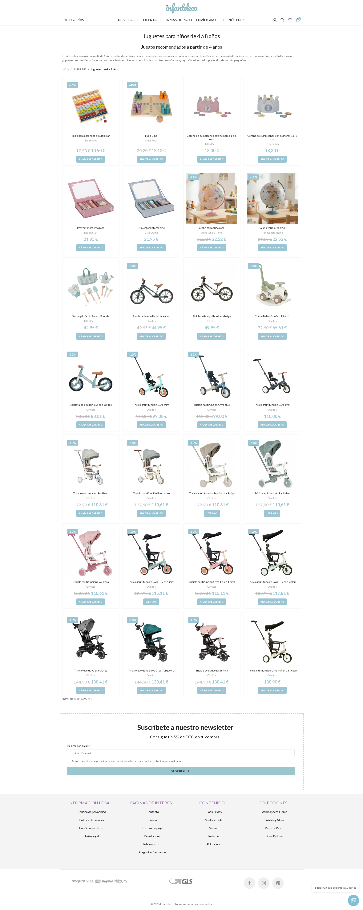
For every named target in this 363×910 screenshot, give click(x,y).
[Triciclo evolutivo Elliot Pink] (211, 641)
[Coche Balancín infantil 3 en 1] (272, 287)
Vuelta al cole (213, 820)
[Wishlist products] (290, 20)
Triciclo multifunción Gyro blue (212, 404)
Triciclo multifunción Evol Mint (272, 493)
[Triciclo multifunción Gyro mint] (151, 375)
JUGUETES (80, 69)
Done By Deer (274, 836)
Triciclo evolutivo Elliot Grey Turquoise (151, 670)
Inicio (66, 69)
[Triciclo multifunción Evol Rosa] (90, 552)
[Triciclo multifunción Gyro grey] (272, 375)
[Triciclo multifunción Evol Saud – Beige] (211, 464)
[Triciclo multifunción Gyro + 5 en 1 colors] (272, 552)
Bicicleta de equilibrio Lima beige (212, 316)
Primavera (213, 844)
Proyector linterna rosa (90, 227)
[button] (90, 159)
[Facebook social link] (249, 883)
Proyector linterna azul (151, 227)
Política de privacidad (92, 812)
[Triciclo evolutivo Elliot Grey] (90, 641)
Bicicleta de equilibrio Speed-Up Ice (91, 404)
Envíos (152, 820)
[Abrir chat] (353, 900)
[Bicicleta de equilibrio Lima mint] (151, 287)
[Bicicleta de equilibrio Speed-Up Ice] (90, 375)
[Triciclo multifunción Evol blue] (90, 464)
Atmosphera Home (211, 232)
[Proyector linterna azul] (151, 198)
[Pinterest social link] (278, 883)
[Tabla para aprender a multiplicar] (90, 106)
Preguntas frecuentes (153, 852)
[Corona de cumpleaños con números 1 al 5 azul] (272, 106)
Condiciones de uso (91, 828)
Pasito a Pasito (274, 828)
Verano (213, 828)
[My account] (275, 20)
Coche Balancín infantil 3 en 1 (272, 316)
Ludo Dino (151, 135)
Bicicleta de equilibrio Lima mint (151, 316)
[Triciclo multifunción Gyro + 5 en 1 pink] (211, 552)
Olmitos (151, 321)
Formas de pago (152, 828)
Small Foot (91, 140)
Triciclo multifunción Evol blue (90, 493)
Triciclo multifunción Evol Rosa (91, 581)
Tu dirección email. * (79, 745)
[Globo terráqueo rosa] (211, 198)
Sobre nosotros (153, 844)
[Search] (282, 20)
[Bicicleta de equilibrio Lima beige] (211, 287)
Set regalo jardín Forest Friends (90, 316)
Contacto (153, 812)
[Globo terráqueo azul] (272, 198)
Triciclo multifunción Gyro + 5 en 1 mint (151, 581)
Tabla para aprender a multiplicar (91, 135)
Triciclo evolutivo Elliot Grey (90, 670)
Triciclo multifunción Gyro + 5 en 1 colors (272, 581)
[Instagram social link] (263, 883)
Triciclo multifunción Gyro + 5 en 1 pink (212, 581)
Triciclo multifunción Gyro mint (151, 404)
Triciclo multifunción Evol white (151, 493)
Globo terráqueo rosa (211, 227)
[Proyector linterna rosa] (90, 198)
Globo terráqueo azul (272, 227)
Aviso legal (92, 836)
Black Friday (213, 812)
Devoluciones (153, 836)
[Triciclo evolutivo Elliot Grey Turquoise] (151, 641)
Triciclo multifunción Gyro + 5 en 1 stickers (272, 670)
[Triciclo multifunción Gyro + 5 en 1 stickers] (272, 641)
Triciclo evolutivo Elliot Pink (212, 670)
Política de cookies (91, 820)
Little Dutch (211, 144)
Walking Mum (274, 820)
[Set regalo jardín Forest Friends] (90, 287)
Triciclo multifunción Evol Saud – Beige (212, 493)
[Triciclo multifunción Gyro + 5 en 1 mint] (151, 552)
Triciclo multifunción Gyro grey (272, 404)
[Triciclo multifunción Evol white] (151, 464)
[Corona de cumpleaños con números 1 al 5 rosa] (211, 106)
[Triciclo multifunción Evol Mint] (272, 464)
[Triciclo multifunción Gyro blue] (211, 375)
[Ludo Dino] (151, 106)
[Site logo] (181, 7)
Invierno (213, 836)
